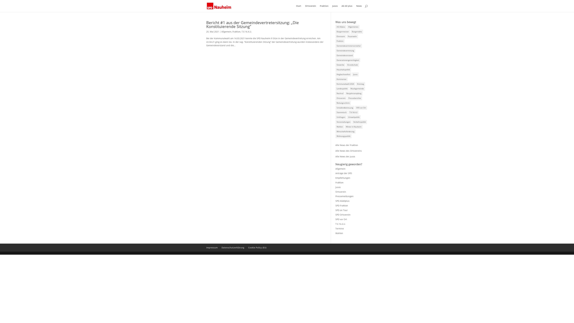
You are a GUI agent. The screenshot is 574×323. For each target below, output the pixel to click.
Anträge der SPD (343, 173)
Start (298, 6)
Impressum (212, 247)
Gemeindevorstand (345, 55)
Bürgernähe (357, 31)
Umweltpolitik (353, 117)
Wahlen (340, 126)
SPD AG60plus (342, 200)
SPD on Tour (341, 210)
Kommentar (341, 79)
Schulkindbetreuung (345, 107)
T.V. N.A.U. (247, 31)
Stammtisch (341, 112)
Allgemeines (353, 27)
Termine (339, 228)
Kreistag (360, 84)
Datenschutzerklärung (233, 247)
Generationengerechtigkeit (348, 60)
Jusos (335, 6)
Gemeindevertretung (345, 50)
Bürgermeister (343, 31)
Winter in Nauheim (353, 126)
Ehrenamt (341, 36)
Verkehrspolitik (359, 122)
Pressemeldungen (344, 196)
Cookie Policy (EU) (257, 247)
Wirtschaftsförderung (345, 131)
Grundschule (352, 65)
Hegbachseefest (343, 74)
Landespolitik (342, 88)
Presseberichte (354, 98)
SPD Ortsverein (343, 214)
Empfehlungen (342, 177)
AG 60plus (341, 27)
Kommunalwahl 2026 (345, 84)
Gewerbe (340, 65)
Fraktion (324, 6)
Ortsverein (310, 6)
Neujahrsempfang (353, 93)
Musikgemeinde (357, 88)
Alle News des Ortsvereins (348, 150)
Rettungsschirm (343, 103)
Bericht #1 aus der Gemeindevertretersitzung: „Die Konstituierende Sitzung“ (252, 24)
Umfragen (341, 117)
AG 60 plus (347, 6)
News (359, 6)
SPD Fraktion (341, 205)
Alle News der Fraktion (346, 145)
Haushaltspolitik (343, 69)
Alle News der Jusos (345, 156)
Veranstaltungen (343, 122)
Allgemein (226, 31)
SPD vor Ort (361, 107)
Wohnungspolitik (343, 136)
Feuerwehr (352, 36)
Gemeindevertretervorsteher (349, 46)
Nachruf (340, 93)
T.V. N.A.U (353, 112)
